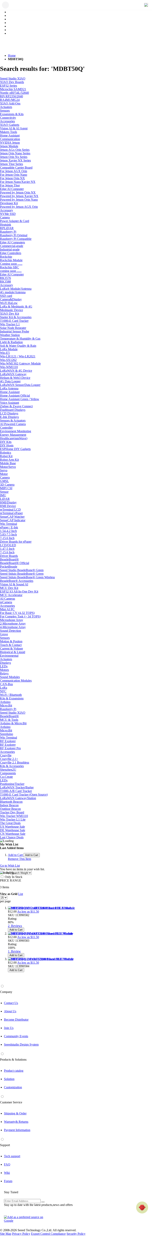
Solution (9, 1079)
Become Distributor (16, 1019)
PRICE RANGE (10, 880)
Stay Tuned (11, 1192)
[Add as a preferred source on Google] (26, 1219)
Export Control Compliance (48, 1233)
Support (5, 1145)
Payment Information (17, 1130)
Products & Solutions (13, 1059)
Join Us (8, 1028)
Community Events (16, 1036)
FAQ (7, 1164)
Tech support (12, 1156)
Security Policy (76, 1233)
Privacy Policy (21, 1233)
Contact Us (11, 1003)
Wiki (7, 1172)
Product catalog (13, 1070)
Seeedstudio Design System (21, 1044)
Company (6, 992)
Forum (8, 1181)
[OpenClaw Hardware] (142, 1207)
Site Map (5, 1233)
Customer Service (11, 1102)
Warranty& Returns (16, 1121)
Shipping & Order (15, 1113)
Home (12, 55)
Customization (13, 1087)
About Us (10, 1011)
